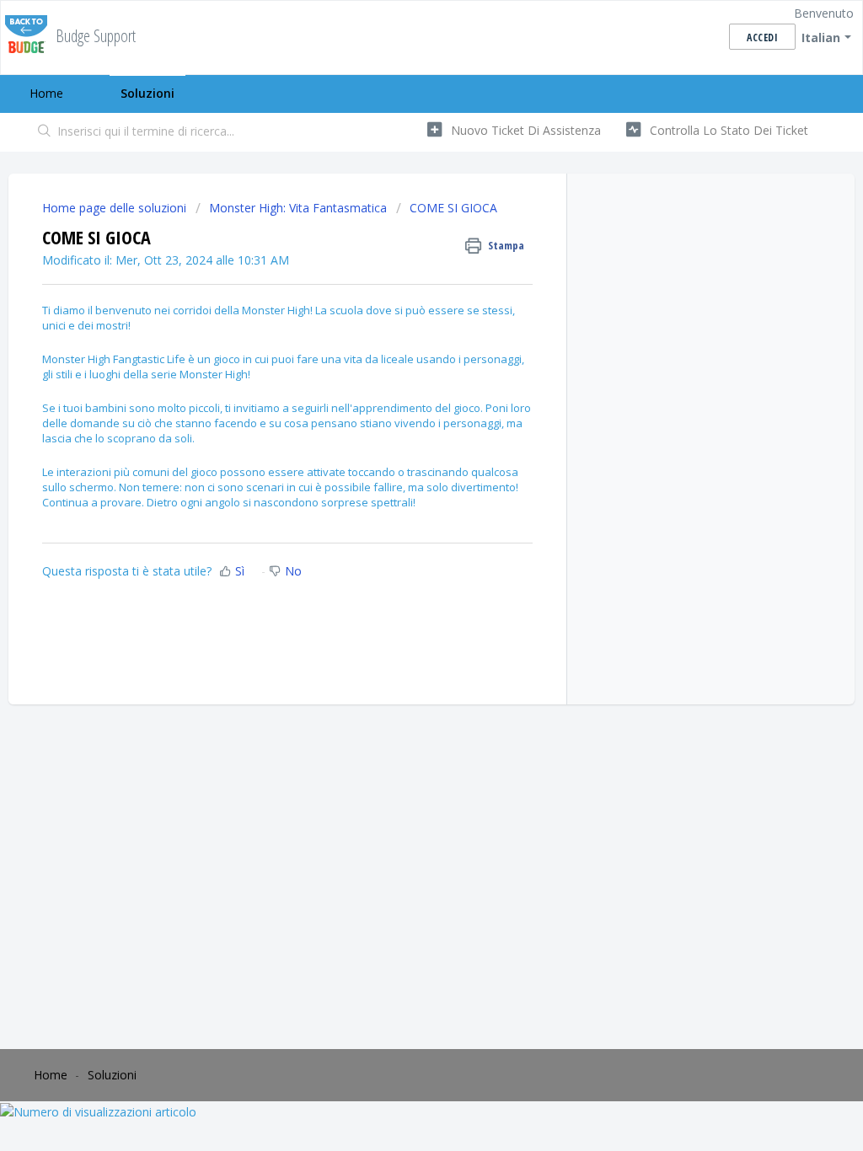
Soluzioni (147, 93)
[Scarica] (400, 358)
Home (46, 93)
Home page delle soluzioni (116, 208)
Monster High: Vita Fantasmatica (298, 208)
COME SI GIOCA (453, 208)
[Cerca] (44, 132)
